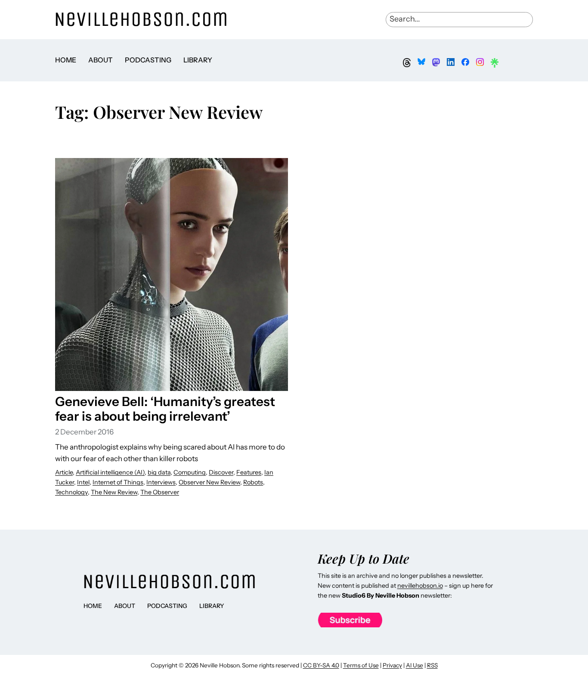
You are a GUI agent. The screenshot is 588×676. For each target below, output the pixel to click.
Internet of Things (118, 482)
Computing (189, 472)
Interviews (161, 482)
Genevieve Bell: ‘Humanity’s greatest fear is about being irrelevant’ (165, 408)
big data (159, 472)
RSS (432, 665)
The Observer (159, 492)
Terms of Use (361, 665)
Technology (71, 492)
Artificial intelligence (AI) (110, 472)
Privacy (392, 665)
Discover (221, 472)
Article (64, 472)
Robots (253, 482)
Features (248, 472)
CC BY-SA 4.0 (321, 665)
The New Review (114, 492)
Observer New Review (209, 482)
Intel (83, 482)
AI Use (414, 665)
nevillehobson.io (420, 585)
